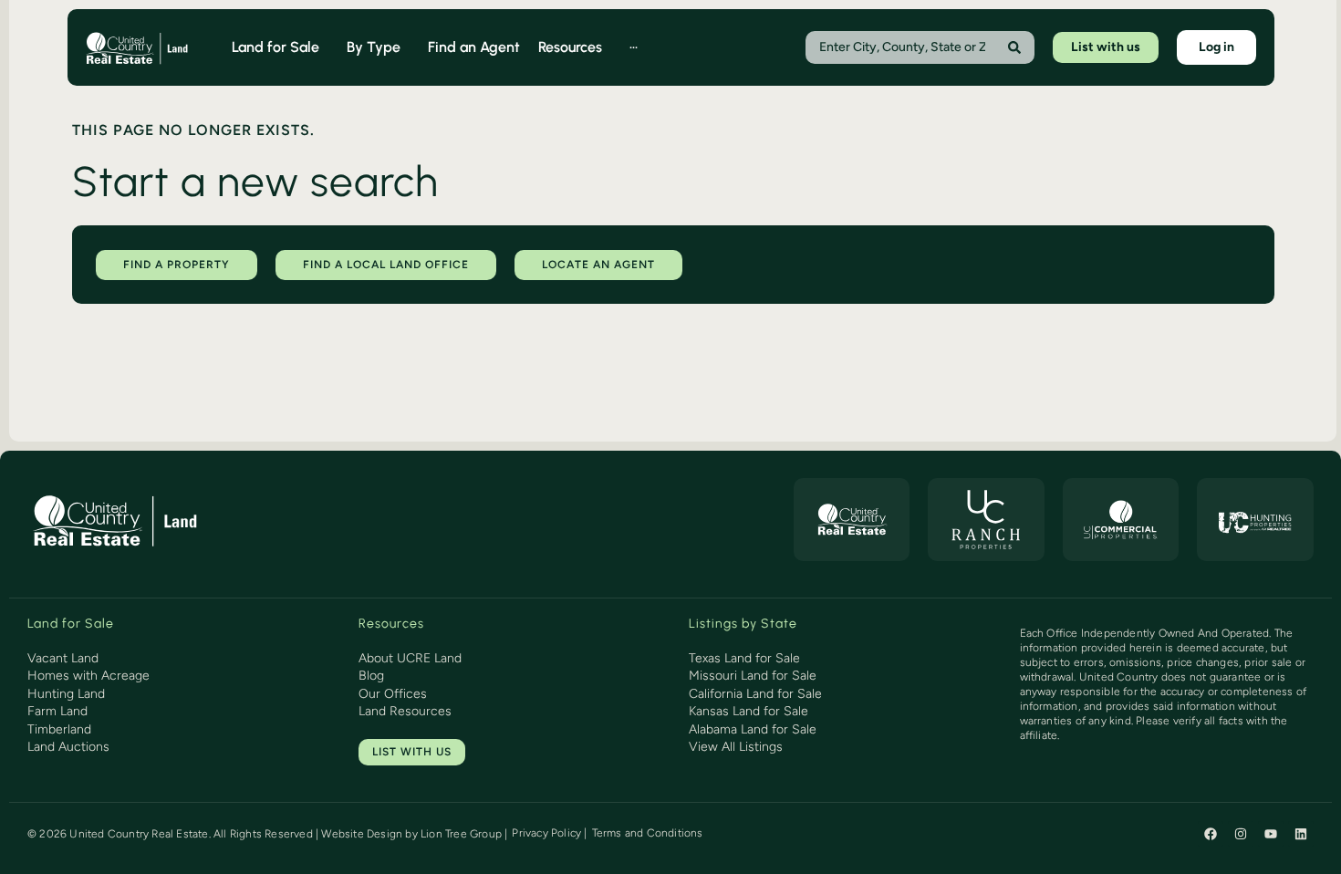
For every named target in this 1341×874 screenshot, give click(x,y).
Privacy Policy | (549, 833)
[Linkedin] (1301, 834)
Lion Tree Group (461, 833)
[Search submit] (1014, 47)
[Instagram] (1240, 834)
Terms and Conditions (647, 833)
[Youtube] (1271, 834)
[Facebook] (1210, 834)
